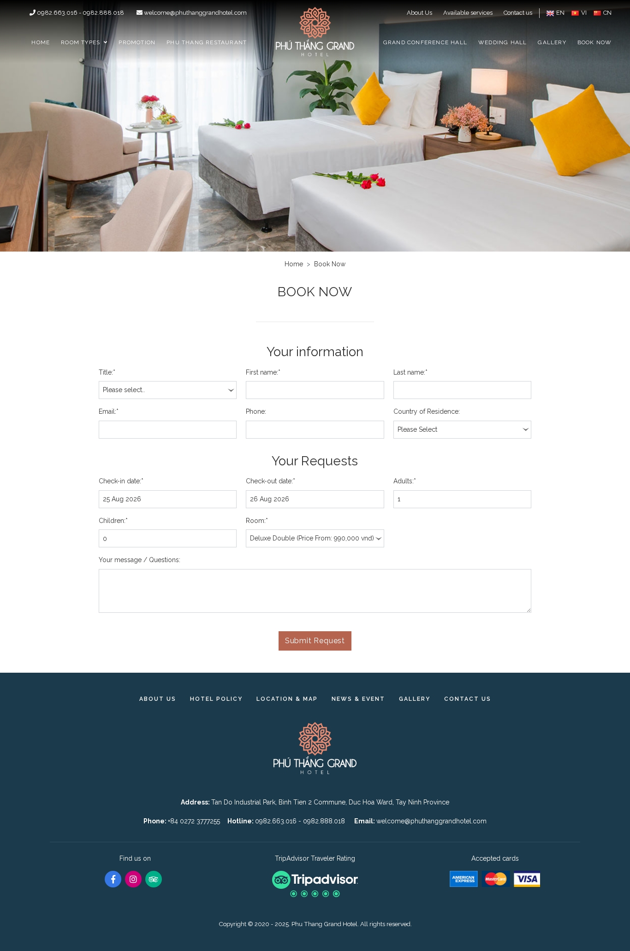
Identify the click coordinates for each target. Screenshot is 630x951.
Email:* (109, 411)
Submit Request (315, 640)
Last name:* (410, 372)
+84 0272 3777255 (194, 821)
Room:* (257, 520)
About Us (419, 12)
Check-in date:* (121, 481)
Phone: (256, 411)
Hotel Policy (216, 699)
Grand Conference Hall (425, 42)
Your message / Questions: (139, 560)
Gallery (552, 42)
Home (40, 42)
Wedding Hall (502, 42)
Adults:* (404, 481)
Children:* (113, 520)
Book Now (594, 42)
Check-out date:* (270, 481)
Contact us (518, 12)
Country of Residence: (426, 411)
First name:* (263, 372)
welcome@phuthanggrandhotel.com (195, 12)
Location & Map (287, 699)
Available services (468, 12)
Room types (80, 42)
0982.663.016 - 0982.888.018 (80, 12)
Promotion (137, 42)
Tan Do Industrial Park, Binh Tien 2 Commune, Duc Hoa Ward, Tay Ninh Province (330, 802)
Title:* (107, 372)
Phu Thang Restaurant (206, 42)
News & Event (358, 699)
